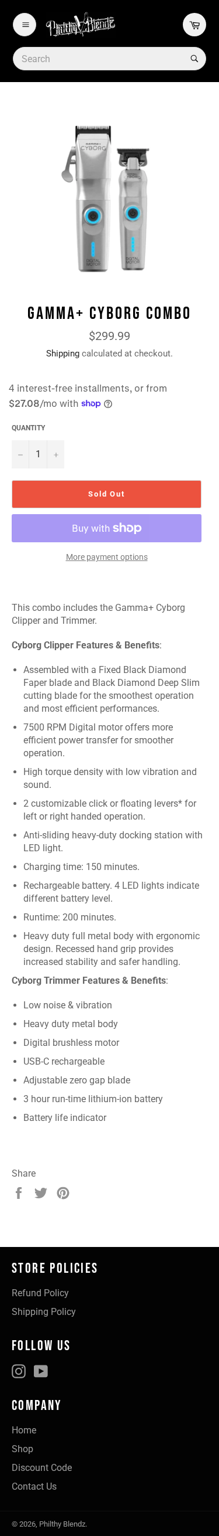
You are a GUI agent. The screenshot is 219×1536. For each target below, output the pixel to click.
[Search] (193, 59)
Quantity (28, 428)
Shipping (62, 353)
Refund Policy (40, 1293)
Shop (22, 1449)
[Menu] (24, 24)
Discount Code (42, 1467)
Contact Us (34, 1486)
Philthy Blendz (62, 1524)
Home (24, 1430)
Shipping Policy (44, 1311)
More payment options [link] (107, 557)
